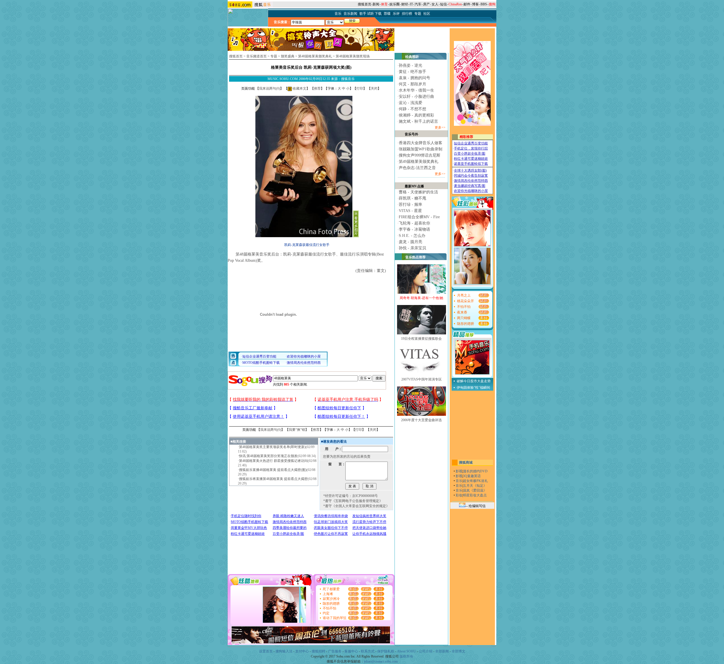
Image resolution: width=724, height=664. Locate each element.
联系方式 (367, 651)
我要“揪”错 (297, 430)
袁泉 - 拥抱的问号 (414, 78)
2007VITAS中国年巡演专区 (421, 379)
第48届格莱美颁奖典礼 (315, 56)
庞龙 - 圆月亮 (410, 242)
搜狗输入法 (283, 651)
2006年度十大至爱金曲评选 (421, 420)
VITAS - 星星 (410, 211)
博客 (475, 4)
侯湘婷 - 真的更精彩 (416, 115)
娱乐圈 (394, 4)
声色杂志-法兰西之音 (417, 168)
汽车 (418, 4)
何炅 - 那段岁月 (412, 84)
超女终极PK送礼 (475, 481)
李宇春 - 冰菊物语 (414, 229)
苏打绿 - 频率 (410, 204)
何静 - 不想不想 (412, 109)
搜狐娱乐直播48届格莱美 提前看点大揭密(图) (273, 470)
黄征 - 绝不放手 (412, 72)
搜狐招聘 (318, 651)
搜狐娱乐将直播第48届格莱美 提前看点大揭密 (273, 479)
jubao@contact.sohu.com (381, 661)
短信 (443, 4)
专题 (273, 56)
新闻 (375, 4)
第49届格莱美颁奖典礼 (418, 161)
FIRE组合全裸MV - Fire (419, 217)
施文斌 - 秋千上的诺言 (418, 121)
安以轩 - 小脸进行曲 (416, 96)
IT (411, 4)
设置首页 (266, 651)
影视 (459, 471)
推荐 (317, 88)
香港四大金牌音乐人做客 (420, 143)
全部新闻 (442, 651)
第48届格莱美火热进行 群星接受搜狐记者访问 (273, 461)
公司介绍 (425, 651)
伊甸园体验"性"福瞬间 (473, 388)
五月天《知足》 (475, 486)
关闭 (374, 88)
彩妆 (459, 495)
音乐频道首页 (256, 56)
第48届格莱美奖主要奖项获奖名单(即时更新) (272, 447)
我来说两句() (269, 88)
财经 (404, 4)
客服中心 (351, 651)
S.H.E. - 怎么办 (412, 235)
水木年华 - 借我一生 (416, 90)
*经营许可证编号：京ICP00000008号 (350, 496)
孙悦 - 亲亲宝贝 (412, 248)
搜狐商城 (466, 462)
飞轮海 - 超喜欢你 (414, 223)
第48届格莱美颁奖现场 (353, 56)
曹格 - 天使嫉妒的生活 (418, 192)
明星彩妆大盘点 (475, 495)
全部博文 (458, 651)
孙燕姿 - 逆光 (410, 65)
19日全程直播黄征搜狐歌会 (421, 339)
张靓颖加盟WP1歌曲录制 (420, 149)
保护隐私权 (385, 651)
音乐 (459, 481)
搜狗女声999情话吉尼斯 (419, 155)
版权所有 (406, 656)
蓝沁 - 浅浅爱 (410, 103)
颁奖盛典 (287, 56)
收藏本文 (299, 88)
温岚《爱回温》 (475, 490)
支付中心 (302, 651)
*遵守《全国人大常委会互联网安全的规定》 (356, 506)
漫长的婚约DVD (475, 471)
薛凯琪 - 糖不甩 (412, 198)
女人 (435, 4)
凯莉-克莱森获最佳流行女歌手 (306, 245)
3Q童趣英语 (472, 476)
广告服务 (335, 651)
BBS (483, 4)
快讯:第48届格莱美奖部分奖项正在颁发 (268, 456)
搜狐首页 (364, 4)
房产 (426, 4)
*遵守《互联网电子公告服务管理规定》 (353, 501)
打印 (359, 88)
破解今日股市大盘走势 (474, 381)
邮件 (467, 4)
